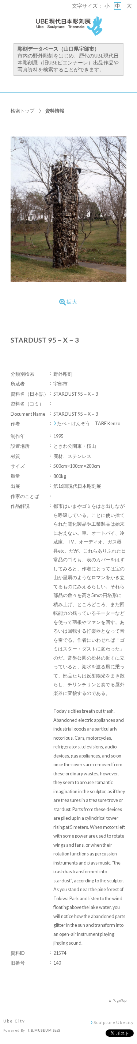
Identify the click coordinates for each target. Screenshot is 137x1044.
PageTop (119, 1000)
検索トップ (22, 111)
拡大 (71, 302)
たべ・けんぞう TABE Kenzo (88, 423)
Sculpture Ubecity (113, 1022)
